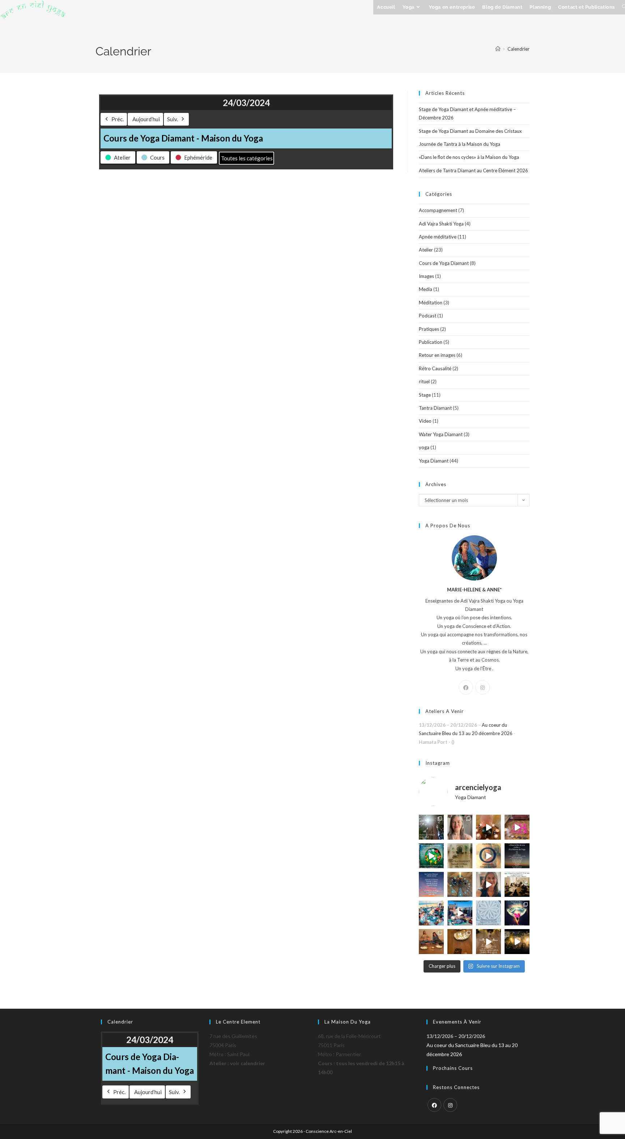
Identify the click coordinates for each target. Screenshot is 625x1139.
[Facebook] (466, 687)
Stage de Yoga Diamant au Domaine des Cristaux (470, 131)
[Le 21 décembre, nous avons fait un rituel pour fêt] (459, 941)
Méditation (430, 302)
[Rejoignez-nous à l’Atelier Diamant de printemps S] (431, 855)
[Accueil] (498, 49)
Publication (430, 342)
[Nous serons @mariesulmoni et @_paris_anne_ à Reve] (459, 827)
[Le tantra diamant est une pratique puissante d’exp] (431, 884)
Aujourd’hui (146, 119)
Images (426, 276)
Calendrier (518, 49)
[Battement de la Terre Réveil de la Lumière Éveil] (431, 941)
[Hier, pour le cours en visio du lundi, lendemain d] (459, 884)
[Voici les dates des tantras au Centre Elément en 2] (488, 941)
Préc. (117, 119)
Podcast (427, 316)
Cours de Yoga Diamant (444, 263)
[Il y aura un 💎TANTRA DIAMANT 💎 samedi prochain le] (488, 827)
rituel (424, 381)
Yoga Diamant (433, 461)
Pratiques (429, 329)
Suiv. (172, 119)
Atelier (426, 250)
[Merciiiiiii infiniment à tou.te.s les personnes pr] (431, 912)
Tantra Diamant (435, 408)
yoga (424, 447)
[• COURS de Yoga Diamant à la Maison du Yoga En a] (488, 884)
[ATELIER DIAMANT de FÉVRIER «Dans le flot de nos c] (517, 855)
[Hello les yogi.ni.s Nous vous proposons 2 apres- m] (431, 827)
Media (425, 289)
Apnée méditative (437, 237)
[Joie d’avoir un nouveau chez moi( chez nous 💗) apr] (517, 827)
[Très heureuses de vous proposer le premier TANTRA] (517, 884)
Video (425, 421)
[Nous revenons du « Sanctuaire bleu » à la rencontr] (459, 912)
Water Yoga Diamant (441, 434)
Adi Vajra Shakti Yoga (441, 224)
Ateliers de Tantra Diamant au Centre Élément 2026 (473, 170)
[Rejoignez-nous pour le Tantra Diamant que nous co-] (488, 855)
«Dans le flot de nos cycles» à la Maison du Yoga (469, 157)
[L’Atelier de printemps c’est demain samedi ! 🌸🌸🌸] (517, 912)
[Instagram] (482, 687)
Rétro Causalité (435, 368)
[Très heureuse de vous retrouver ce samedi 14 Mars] (459, 855)
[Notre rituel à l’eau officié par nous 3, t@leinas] (517, 941)
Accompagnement (438, 210)
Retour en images (437, 355)
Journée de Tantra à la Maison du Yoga (459, 144)
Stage (425, 395)
